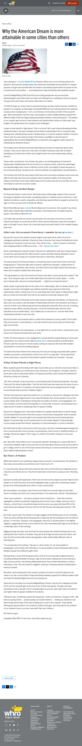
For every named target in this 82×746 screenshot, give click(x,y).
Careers (49, 715)
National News (7, 24)
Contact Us (50, 729)
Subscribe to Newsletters (35, 721)
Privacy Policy (67, 717)
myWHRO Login (59, 3)
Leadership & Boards (53, 712)
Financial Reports (52, 713)
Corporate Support (53, 717)
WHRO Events (35, 719)
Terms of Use (67, 719)
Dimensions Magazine (37, 727)
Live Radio (34, 713)
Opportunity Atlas (51, 246)
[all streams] (79, 10)
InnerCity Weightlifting (26, 81)
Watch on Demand (36, 712)
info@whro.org (17, 741)
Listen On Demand (36, 715)
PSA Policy (66, 720)
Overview (50, 710)
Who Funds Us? (52, 727)
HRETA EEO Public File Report (69, 714)
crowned (27, 208)
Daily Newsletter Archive (36, 724)
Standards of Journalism (51, 719)
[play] (6, 10)
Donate (73, 3)
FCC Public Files (68, 712)
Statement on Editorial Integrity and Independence (54, 723)
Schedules (34, 717)
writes (31, 112)
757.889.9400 (8, 741)
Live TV (33, 710)
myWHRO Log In (36, 729)
